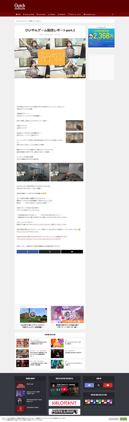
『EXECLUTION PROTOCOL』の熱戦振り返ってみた (38, 343)
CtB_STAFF (49, 34)
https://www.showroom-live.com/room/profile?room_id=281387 (39, 239)
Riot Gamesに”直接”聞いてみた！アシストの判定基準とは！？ (38, 354)
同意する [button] (123, 419)
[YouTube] (107, 385)
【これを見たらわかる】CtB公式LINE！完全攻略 (38, 364)
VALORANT (37, 340)
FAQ (35, 361)
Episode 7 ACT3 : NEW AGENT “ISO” (33, 392)
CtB (31, 340)
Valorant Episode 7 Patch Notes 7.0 (34, 400)
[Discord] (89, 385)
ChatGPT (32, 351)
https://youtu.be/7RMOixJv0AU (28, 232)
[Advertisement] (83, 6)
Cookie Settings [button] (113, 419)
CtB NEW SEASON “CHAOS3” (73, 352)
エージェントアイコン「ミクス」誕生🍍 (73, 343)
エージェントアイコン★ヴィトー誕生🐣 (73, 364)
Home (18, 21)
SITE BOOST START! (33, 407)
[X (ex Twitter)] (98, 385)
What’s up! (30, 384)
